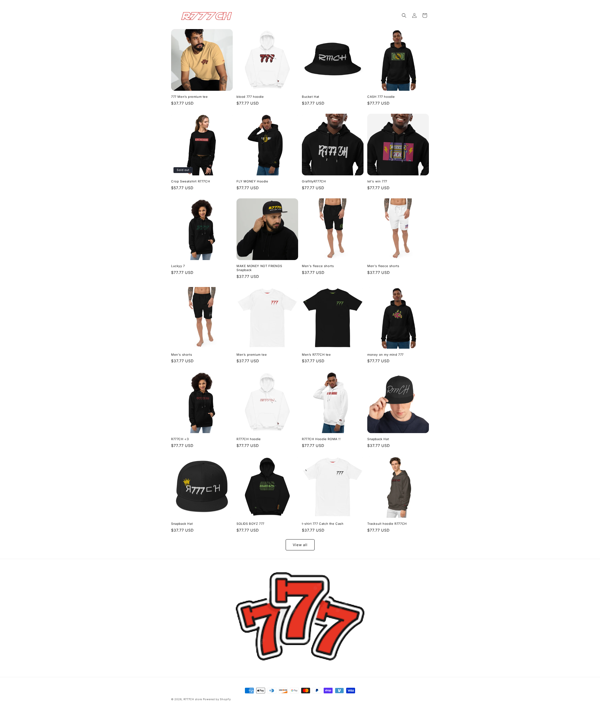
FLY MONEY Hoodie (252, 181)
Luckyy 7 (178, 266)
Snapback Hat (378, 439)
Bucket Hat (310, 96)
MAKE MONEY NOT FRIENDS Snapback (259, 268)
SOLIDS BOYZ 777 (250, 523)
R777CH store (193, 699)
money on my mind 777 (385, 354)
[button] (404, 15)
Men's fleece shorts (318, 266)
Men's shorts (181, 354)
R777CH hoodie (248, 439)
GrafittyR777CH (314, 181)
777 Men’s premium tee (189, 96)
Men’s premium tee (251, 354)
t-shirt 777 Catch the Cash (323, 523)
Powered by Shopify (217, 699)
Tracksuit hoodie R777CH (387, 523)
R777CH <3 (180, 439)
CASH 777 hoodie (381, 96)
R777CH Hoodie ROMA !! (321, 439)
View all (300, 545)
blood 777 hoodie (250, 96)
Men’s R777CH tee (316, 354)
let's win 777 (377, 181)
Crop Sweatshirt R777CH (190, 181)
